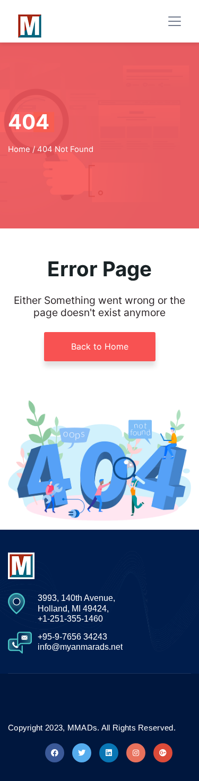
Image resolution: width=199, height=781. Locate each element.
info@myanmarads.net (80, 646)
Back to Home (99, 346)
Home (19, 149)
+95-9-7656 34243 (72, 636)
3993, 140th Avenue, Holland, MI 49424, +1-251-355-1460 (76, 608)
